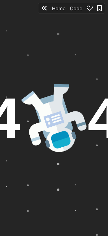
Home (58, 8)
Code (76, 8)
